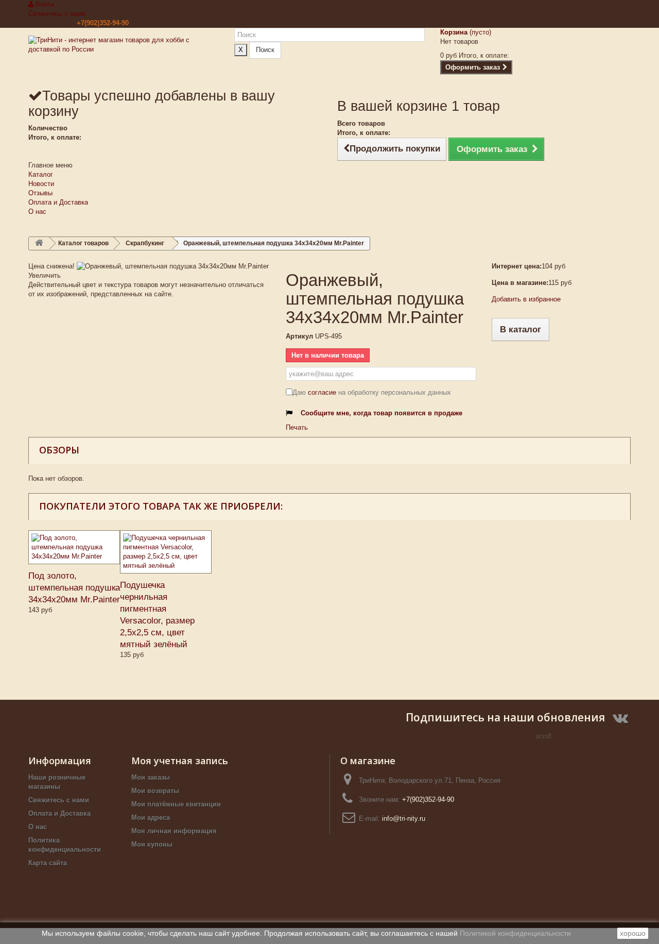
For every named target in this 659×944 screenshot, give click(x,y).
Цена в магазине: (520, 282)
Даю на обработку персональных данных (371, 392)
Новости (41, 184)
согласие (322, 392)
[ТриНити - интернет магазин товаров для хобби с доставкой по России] (123, 57)
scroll (543, 736)
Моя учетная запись (179, 760)
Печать (297, 427)
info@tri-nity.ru (403, 818)
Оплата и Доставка (58, 202)
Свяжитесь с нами (56, 14)
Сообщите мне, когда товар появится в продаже (381, 413)
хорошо (633, 933)
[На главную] (39, 243)
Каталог (40, 174)
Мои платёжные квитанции (176, 804)
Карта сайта (47, 863)
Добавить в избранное (526, 299)
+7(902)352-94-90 (103, 23)
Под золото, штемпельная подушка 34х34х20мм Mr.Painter (74, 587)
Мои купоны (151, 844)
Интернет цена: (517, 266)
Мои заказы (150, 777)
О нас (37, 211)
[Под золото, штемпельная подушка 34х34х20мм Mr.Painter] (74, 547)
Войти (43, 4)
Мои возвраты (155, 791)
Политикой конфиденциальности (515, 933)
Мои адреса (150, 817)
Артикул (299, 336)
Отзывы (40, 193)
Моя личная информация (174, 831)
